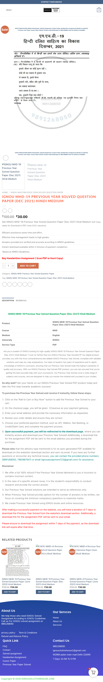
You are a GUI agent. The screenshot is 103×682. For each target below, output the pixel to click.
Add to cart (28, 265)
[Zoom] (5, 158)
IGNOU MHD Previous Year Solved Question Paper (37, 192)
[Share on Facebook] (9, 284)
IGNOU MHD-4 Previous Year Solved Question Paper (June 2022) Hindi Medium (84, 582)
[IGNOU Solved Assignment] (51, 10)
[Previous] (7, 91)
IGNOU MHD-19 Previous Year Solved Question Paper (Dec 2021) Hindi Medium (40, 278)
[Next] (95, 91)
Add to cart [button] (10, 592)
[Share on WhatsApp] (4, 284)
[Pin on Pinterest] (25, 284)
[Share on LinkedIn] (30, 284)
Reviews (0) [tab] (21, 300)
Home (5, 192)
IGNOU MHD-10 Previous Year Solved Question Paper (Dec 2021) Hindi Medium (50, 582)
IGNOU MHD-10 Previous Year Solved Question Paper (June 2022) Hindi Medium (16, 582)
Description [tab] (8, 300)
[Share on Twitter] (14, 284)
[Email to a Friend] (19, 284)
